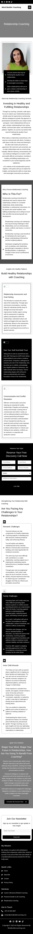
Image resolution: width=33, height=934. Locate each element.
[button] (29, 7)
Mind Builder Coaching (11, 7)
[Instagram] (4, 2)
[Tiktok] (11, 2)
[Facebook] (2, 2)
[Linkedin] (7, 2)
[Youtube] (9, 2)
